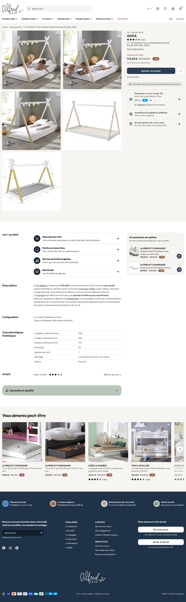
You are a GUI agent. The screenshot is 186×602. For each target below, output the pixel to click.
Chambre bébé (8, 19)
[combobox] (59, 9)
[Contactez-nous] (157, 8)
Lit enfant (46, 19)
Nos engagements (103, 530)
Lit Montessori (71, 543)
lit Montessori (72, 298)
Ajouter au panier (151, 70)
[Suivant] (180, 449)
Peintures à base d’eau (53, 248)
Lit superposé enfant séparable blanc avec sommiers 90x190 (150, 469)
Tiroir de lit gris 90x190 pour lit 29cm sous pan (64, 469)
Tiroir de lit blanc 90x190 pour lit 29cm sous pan (22, 469)
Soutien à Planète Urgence (106, 535)
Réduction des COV (52, 237)
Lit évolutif (69, 530)
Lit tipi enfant (71, 539)
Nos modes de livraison (105, 550)
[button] (149, 8)
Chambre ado (63, 19)
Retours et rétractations (105, 554)
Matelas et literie (103, 19)
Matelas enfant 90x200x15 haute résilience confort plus (154, 252)
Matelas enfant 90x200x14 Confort (155, 267)
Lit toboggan (70, 535)
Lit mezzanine (71, 526)
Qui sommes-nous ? (103, 526)
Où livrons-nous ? (102, 546)
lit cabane (41, 285)
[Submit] (29, 9)
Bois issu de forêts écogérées (56, 259)
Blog (171, 19)
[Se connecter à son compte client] (173, 8)
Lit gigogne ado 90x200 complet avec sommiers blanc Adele (105, 469)
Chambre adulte (82, 19)
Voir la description (135, 49)
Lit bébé (68, 547)
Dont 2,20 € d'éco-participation (138, 63)
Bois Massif (48, 270)
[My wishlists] (165, 8)
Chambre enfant (28, 19)
